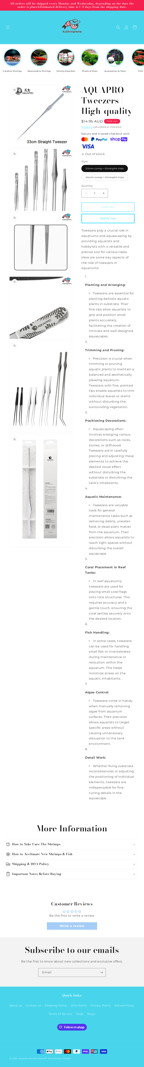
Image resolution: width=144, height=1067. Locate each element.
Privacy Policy (101, 1005)
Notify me (108, 218)
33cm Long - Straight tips (107, 169)
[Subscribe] (101, 972)
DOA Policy (79, 1005)
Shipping (86, 126)
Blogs (91, 1014)
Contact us (33, 1005)
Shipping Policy (56, 1005)
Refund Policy (124, 1005)
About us (15, 1005)
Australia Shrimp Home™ (33, 1058)
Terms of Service (60, 1014)
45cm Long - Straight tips (107, 178)
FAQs (79, 1014)
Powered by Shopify (59, 1058)
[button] (8, 27)
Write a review (72, 926)
